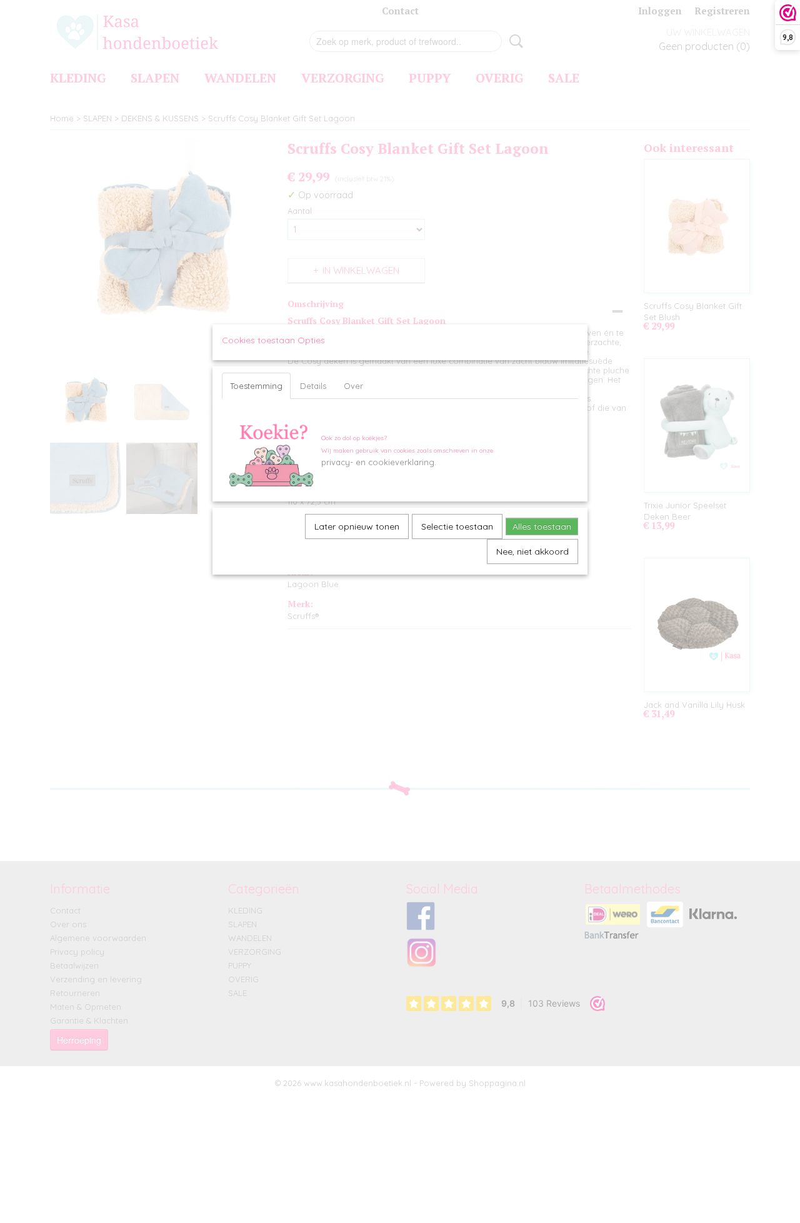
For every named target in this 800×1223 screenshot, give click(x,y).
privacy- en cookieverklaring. (378, 462)
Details (313, 386)
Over (353, 386)
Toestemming (256, 386)
